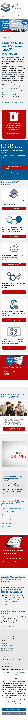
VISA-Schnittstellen (14, 292)
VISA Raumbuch (12, 367)
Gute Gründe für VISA (14, 264)
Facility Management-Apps (14, 320)
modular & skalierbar (8, 520)
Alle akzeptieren (14, 709)
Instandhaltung (8, 74)
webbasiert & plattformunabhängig (11, 508)
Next (27, 26)
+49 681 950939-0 (8, 648)
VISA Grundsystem (14, 208)
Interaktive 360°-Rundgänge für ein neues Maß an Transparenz (12, 589)
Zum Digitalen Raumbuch (7, 663)
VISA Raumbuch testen (14, 348)
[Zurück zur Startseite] (12, 7)
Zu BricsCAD (6, 31)
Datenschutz (14, 717)
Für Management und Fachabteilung (14, 428)
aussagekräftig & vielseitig (9, 511)
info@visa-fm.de (10, 650)
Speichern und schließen (14, 713)
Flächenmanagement (16, 82)
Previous (1, 26)
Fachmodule (5, 88)
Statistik (15, 678)
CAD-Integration (6, 526)
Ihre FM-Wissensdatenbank (10, 523)
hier (16, 177)
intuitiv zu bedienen (7, 515)
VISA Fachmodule (14, 236)
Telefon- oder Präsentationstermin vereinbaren (11, 167)
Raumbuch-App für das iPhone (13, 612)
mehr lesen (12, 605)
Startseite (9, 37)
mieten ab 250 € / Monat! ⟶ (11, 372)
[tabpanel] (14, 26)
